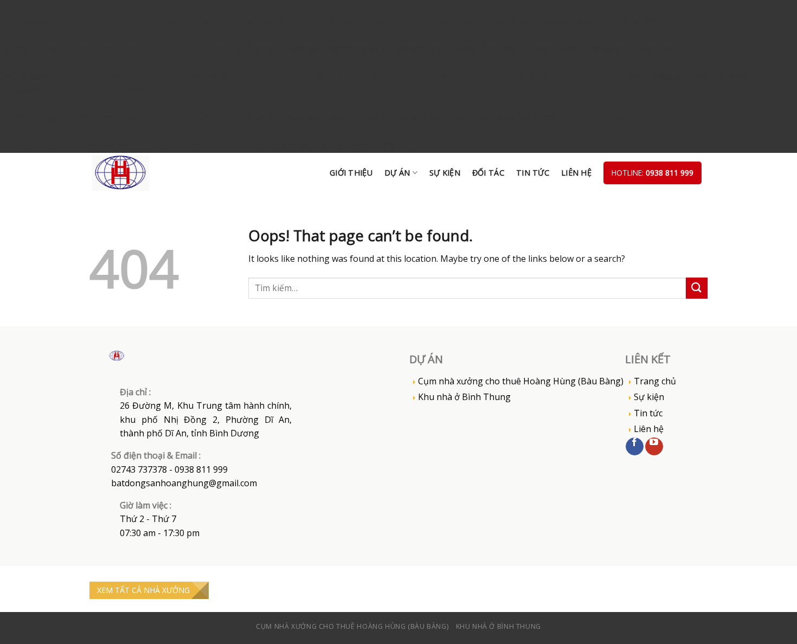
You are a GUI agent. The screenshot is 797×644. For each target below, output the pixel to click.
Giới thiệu (351, 173)
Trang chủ (655, 381)
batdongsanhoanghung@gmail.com (184, 483)
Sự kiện (444, 173)
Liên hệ (576, 173)
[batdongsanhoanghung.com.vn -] (135, 173)
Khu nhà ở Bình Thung (464, 397)
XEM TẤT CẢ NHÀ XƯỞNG (143, 590)
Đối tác (488, 173)
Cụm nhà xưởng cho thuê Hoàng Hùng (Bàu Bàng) (521, 381)
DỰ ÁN (397, 173)
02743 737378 (139, 469)
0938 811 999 (669, 173)
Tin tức (532, 173)
